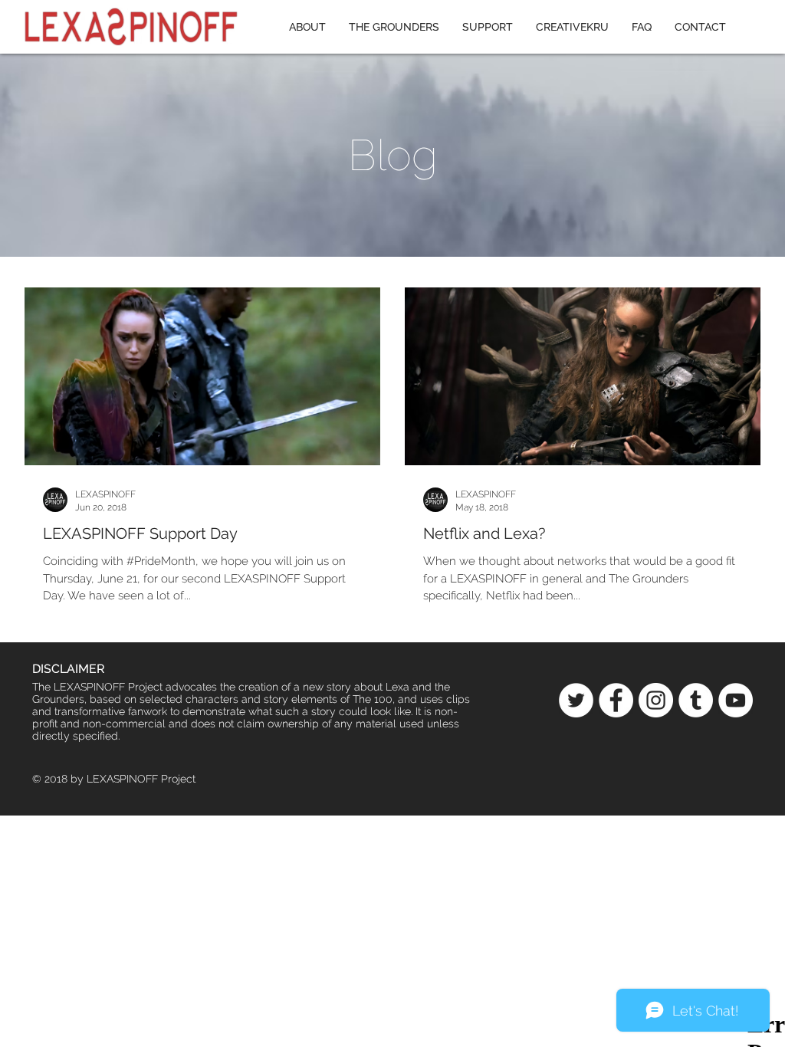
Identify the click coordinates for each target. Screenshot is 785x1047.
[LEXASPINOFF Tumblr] (695, 700)
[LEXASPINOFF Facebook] (616, 700)
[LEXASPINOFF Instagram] (656, 700)
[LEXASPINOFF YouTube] (735, 700)
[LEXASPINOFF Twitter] (576, 700)
